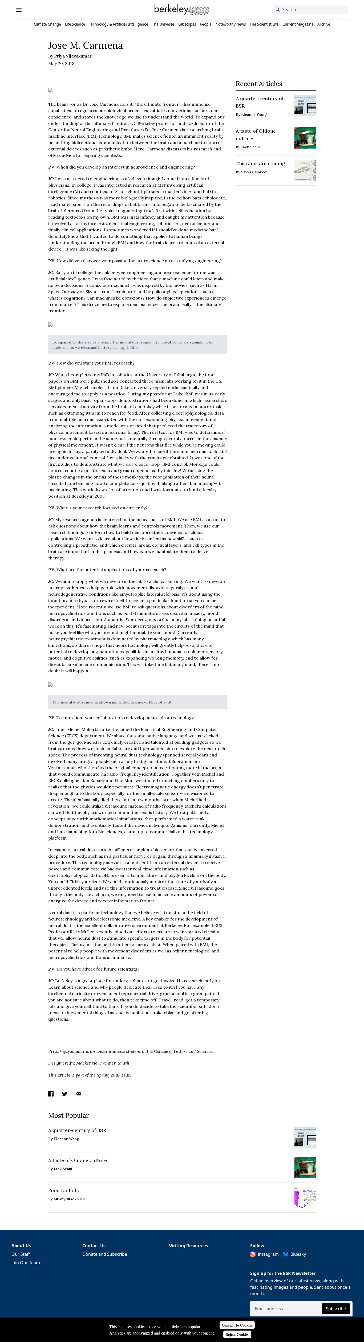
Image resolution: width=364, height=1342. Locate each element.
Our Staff (20, 1254)
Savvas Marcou (255, 172)
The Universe (163, 24)
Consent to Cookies (237, 1325)
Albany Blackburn (69, 1199)
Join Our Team (25, 1263)
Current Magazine (297, 24)
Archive (323, 24)
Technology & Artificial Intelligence (118, 24)
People (206, 24)
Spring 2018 (108, 1075)
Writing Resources (188, 1246)
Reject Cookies (237, 1334)
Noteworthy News (231, 24)
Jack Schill (250, 147)
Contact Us (94, 1246)
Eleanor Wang (254, 114)
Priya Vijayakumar (73, 56)
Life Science (75, 24)
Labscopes (187, 24)
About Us (21, 1246)
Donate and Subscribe (104, 1254)
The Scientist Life (264, 24)
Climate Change (47, 24)
